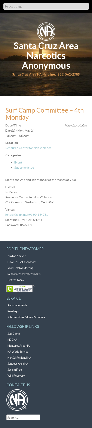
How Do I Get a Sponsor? (21, 262)
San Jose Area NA (17, 363)
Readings (13, 311)
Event (18, 162)
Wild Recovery (16, 375)
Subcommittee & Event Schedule (26, 317)
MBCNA (12, 339)
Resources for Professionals (23, 274)
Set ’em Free (14, 369)
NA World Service (17, 351)
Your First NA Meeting (20, 268)
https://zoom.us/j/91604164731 (26, 214)
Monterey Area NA (18, 345)
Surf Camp (13, 333)
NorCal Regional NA (19, 357)
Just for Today (15, 280)
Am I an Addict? (16, 256)
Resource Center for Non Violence (28, 148)
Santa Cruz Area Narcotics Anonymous (46, 55)
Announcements (17, 305)
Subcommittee (24, 167)
